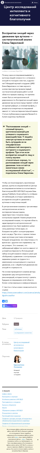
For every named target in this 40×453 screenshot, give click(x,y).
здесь (16, 437)
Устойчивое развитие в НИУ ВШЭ (12, 399)
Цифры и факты (7, 394)
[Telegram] (6, 301)
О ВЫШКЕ (6, 391)
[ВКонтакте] (3, 301)
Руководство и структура (9, 396)
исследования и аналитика (23, 333)
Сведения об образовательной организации (16, 423)
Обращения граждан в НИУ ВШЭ (12, 410)
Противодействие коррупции (11, 416)
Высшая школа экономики (13, 2)
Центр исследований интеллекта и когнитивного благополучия (20, 12)
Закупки (4, 408)
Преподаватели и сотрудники (11, 402)
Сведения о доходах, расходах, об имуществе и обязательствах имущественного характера (17, 420)
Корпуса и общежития (9, 405)
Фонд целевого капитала (10, 413)
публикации (18, 329)
